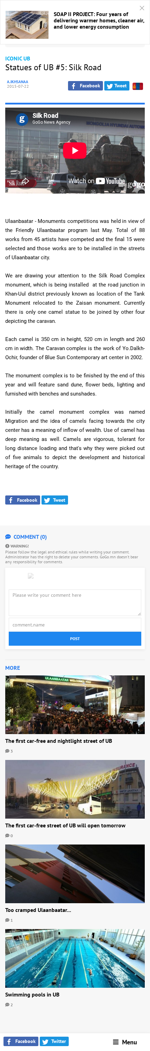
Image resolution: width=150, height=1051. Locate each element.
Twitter (57, 1041)
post (75, 638)
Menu (128, 1042)
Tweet (120, 85)
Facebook (24, 1041)
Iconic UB (17, 58)
